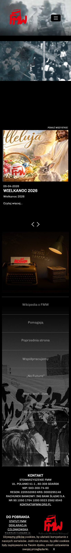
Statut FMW (17, 508)
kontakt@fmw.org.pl (35, 491)
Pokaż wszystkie (58, 127)
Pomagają (35, 309)
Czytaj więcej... (12, 203)
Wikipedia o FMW (35, 292)
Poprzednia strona (35, 327)
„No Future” (35, 363)
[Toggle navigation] (56, 18)
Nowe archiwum (35, 381)
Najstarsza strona (35, 398)
